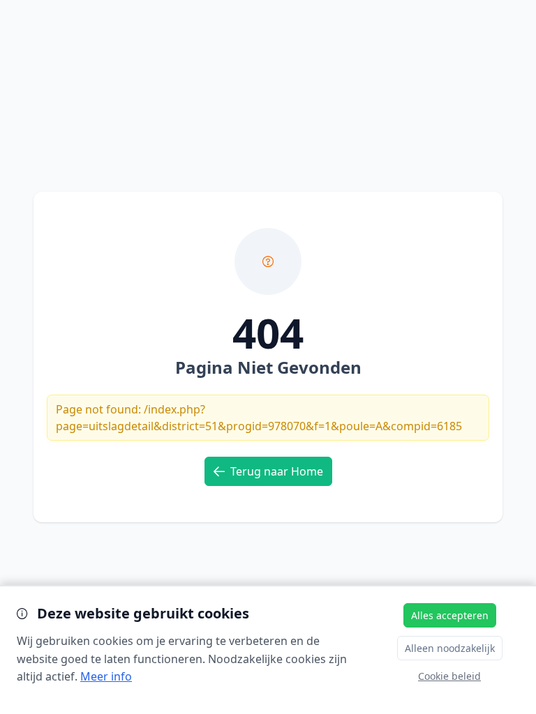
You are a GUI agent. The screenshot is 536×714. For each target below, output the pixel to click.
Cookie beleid (449, 676)
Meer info (106, 676)
